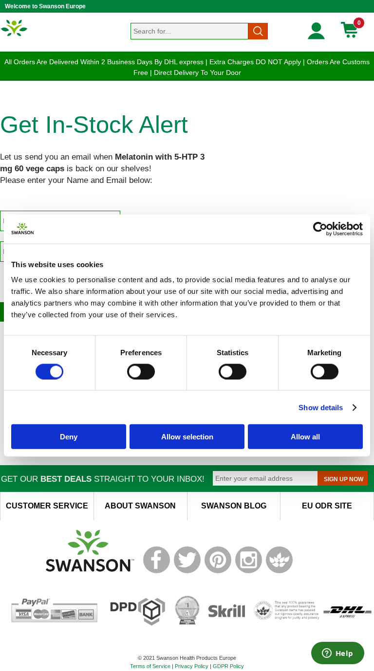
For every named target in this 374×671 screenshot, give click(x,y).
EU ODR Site (327, 506)
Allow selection (187, 437)
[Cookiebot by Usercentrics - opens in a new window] (320, 228)
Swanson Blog (233, 506)
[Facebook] (156, 571)
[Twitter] (187, 571)
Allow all (305, 437)
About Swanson (140, 506)
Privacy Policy (191, 666)
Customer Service (47, 506)
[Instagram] (248, 571)
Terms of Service (150, 666)
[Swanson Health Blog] (279, 571)
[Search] (258, 31)
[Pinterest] (218, 571)
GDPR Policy (228, 666)
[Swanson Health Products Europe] (14, 35)
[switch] (141, 371)
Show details (321, 407)
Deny (68, 437)
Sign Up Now (343, 479)
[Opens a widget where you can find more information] (337, 654)
